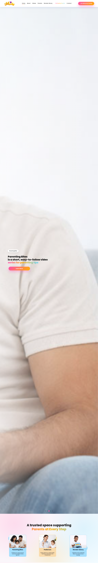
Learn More (19, 268)
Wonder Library (48, 3)
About (28, 3)
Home (23, 3)
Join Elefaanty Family (86, 3)
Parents (40, 3)
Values (34, 3)
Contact (69, 3)
